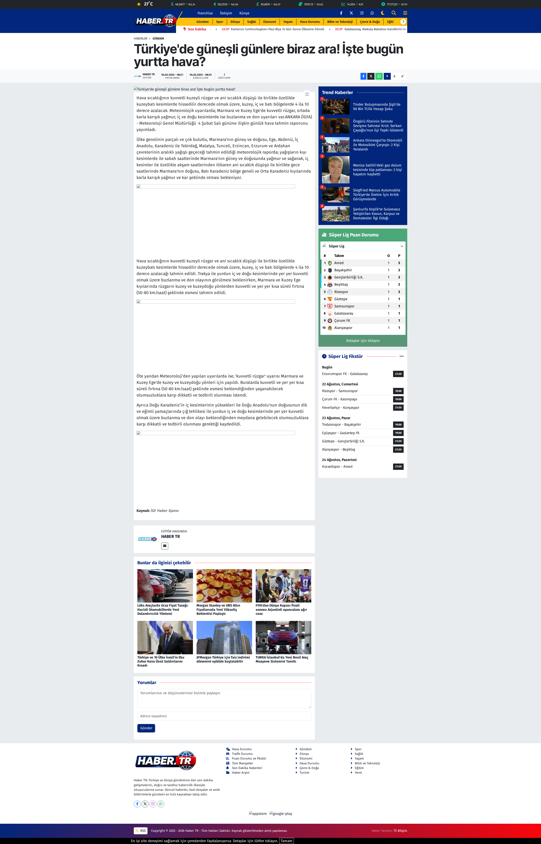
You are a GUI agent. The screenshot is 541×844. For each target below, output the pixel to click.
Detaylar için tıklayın (363, 340)
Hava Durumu (310, 22)
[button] (403, 22)
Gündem (203, 22)
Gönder (146, 728)
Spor (219, 22)
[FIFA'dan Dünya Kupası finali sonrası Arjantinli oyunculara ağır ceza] (283, 586)
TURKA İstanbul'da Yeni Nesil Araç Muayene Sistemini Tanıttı (282, 659)
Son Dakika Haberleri (247, 768)
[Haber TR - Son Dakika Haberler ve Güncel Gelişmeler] (156, 20)
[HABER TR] (147, 539)
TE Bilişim (400, 831)
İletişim (226, 13)
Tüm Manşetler (242, 763)
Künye (244, 13)
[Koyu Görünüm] (382, 13)
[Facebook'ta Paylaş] (363, 76)
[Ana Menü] (403, 13)
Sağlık (251, 22)
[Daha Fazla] (387, 76)
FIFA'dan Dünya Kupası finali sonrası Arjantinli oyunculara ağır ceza (281, 609)
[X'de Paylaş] (370, 76)
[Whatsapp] (160, 803)
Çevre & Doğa (370, 22)
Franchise (205, 13)
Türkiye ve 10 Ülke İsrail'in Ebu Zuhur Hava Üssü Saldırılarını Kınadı (160, 661)
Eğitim (391, 22)
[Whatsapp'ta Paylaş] (379, 76)
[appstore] (258, 813)
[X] (145, 803)
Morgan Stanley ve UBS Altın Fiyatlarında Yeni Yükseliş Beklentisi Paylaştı (218, 609)
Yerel (358, 772)
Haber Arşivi (240, 772)
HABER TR (170, 536)
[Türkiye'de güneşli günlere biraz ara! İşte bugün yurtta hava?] (224, 89)
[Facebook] (137, 803)
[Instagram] (152, 803)
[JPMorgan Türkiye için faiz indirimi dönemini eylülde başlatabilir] (224, 637)
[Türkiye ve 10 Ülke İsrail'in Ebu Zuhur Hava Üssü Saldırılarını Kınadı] (165, 637)
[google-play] (281, 813)
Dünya (235, 22)
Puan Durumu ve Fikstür (249, 758)
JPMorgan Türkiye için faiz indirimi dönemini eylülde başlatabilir (223, 659)
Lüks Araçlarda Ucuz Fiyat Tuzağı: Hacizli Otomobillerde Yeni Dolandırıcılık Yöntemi (162, 609)
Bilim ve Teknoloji (340, 22)
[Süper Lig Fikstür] (402, 356)
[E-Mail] (164, 546)
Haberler (140, 38)
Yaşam (288, 22)
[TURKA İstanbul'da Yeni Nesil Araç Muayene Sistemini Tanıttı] (283, 637)
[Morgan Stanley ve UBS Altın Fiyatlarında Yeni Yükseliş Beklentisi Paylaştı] (224, 586)
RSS (142, 831)
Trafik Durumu (242, 754)
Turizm (304, 772)
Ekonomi (269, 22)
